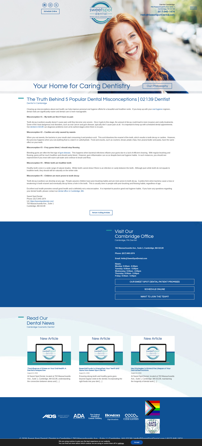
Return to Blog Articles (101, 213)
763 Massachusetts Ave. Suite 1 (163, 7)
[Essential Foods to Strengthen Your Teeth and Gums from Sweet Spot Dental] (101, 350)
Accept (136, 442)
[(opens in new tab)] (56, 416)
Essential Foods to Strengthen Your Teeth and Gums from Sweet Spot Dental (99, 369)
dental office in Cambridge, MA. (71, 191)
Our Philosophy (157, 85)
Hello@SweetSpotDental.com (158, 15)
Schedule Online (50, 11)
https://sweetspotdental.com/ (42, 201)
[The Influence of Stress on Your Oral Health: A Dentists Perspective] (49, 350)
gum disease (65, 153)
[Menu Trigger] (193, 8)
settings (121, 443)
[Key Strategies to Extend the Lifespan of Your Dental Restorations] (153, 350)
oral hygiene (157, 109)
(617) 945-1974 (166, 11)
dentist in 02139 (36, 127)
